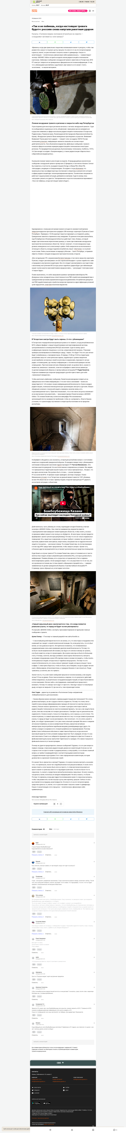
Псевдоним (39, 876)
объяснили (79, 168)
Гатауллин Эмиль (41, 921)
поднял (59, 465)
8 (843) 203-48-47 (57, 1079)
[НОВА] (77, 11)
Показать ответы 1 (38, 934)
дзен (66, 1090)
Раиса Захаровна (41, 938)
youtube (36, 1093)
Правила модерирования (39, 1051)
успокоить (43, 141)
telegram (37, 1090)
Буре (37, 842)
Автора (56, 829)
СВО (43, 21)
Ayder (37, 957)
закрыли (35, 231)
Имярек (38, 1023)
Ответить (48, 855)
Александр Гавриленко (39, 797)
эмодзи (39, 851)
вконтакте (37, 1087)
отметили (48, 285)
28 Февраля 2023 (36, 18)
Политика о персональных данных (40, 1118)
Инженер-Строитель (41, 987)
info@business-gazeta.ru (38, 1081)
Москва (43, 5)
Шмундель (39, 972)
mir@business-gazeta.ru (59, 1081)
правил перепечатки (49, 1124)
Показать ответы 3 (38, 855)
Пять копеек (39, 895)
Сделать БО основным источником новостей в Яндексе (63, 812)
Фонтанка (77, 249)
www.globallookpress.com (58, 335)
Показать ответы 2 (38, 872)
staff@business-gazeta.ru (80, 1079)
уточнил (44, 477)
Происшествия (36, 21)
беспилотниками (64, 258)
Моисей (38, 861)
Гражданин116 (40, 1004)
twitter (67, 1087)
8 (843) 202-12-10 (36, 1079)
